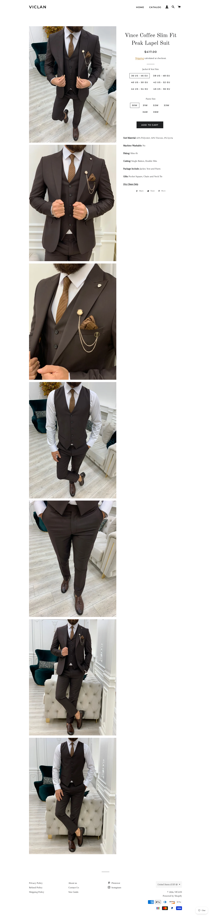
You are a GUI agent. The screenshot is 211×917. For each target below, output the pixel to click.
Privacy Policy (36, 883)
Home (140, 7)
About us (72, 883)
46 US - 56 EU (161, 89)
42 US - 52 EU (161, 82)
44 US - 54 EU (139, 89)
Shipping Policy (36, 892)
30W (134, 105)
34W (145, 112)
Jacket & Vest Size (150, 69)
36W (156, 112)
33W (166, 105)
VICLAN (37, 7)
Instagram (116, 887)
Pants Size (151, 98)
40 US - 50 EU (139, 82)
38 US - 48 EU (161, 75)
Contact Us (73, 887)
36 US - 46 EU (139, 75)
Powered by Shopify (172, 895)
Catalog (155, 7)
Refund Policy (35, 887)
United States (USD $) (167, 884)
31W (145, 105)
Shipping (139, 58)
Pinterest (115, 883)
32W (155, 105)
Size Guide (73, 892)
